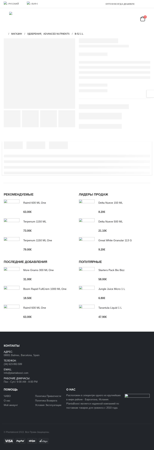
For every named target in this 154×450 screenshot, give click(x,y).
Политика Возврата (46, 400)
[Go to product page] (12, 207)
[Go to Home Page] (5, 34)
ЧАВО (7, 396)
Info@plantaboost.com (16, 373)
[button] (6, 19)
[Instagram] (147, 4)
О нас (7, 400)
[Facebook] (136, 4)
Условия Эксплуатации (48, 405)
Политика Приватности (48, 396)
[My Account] (123, 18)
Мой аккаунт (11, 405)
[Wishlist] (133, 18)
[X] (142, 4)
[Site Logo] (18, 19)
